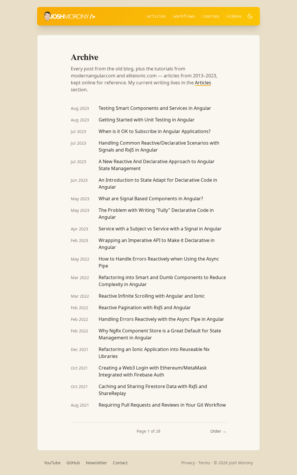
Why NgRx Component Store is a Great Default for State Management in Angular (160, 334)
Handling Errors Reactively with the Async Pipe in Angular (161, 319)
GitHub (73, 462)
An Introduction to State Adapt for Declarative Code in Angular (158, 183)
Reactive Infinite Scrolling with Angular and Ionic (152, 296)
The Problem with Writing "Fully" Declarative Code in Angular (156, 213)
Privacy (188, 462)
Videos (234, 16)
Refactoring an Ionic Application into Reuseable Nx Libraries (154, 352)
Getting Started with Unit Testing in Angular (147, 120)
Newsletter (96, 462)
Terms (204, 462)
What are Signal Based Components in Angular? (151, 198)
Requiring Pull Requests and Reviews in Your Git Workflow (162, 405)
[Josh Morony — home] (69, 16)
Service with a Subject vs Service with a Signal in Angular (160, 228)
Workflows (184, 16)
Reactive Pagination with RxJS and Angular (145, 307)
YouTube (52, 462)
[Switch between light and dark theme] (250, 16)
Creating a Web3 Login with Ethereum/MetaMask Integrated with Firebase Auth (153, 371)
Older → (218, 431)
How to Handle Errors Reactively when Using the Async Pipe (159, 262)
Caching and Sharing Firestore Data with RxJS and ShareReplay (153, 389)
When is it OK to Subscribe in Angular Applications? (155, 131)
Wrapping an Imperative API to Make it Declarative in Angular (157, 243)
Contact (120, 462)
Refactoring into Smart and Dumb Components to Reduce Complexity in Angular (162, 280)
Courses (211, 16)
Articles (156, 16)
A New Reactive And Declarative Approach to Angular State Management (157, 165)
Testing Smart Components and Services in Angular (155, 108)
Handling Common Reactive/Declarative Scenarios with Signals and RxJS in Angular (159, 146)
